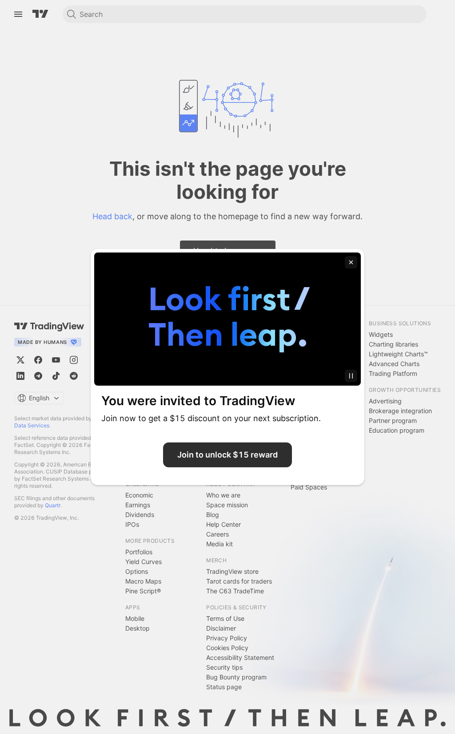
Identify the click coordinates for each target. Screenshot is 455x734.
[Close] (351, 262)
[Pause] (351, 376)
